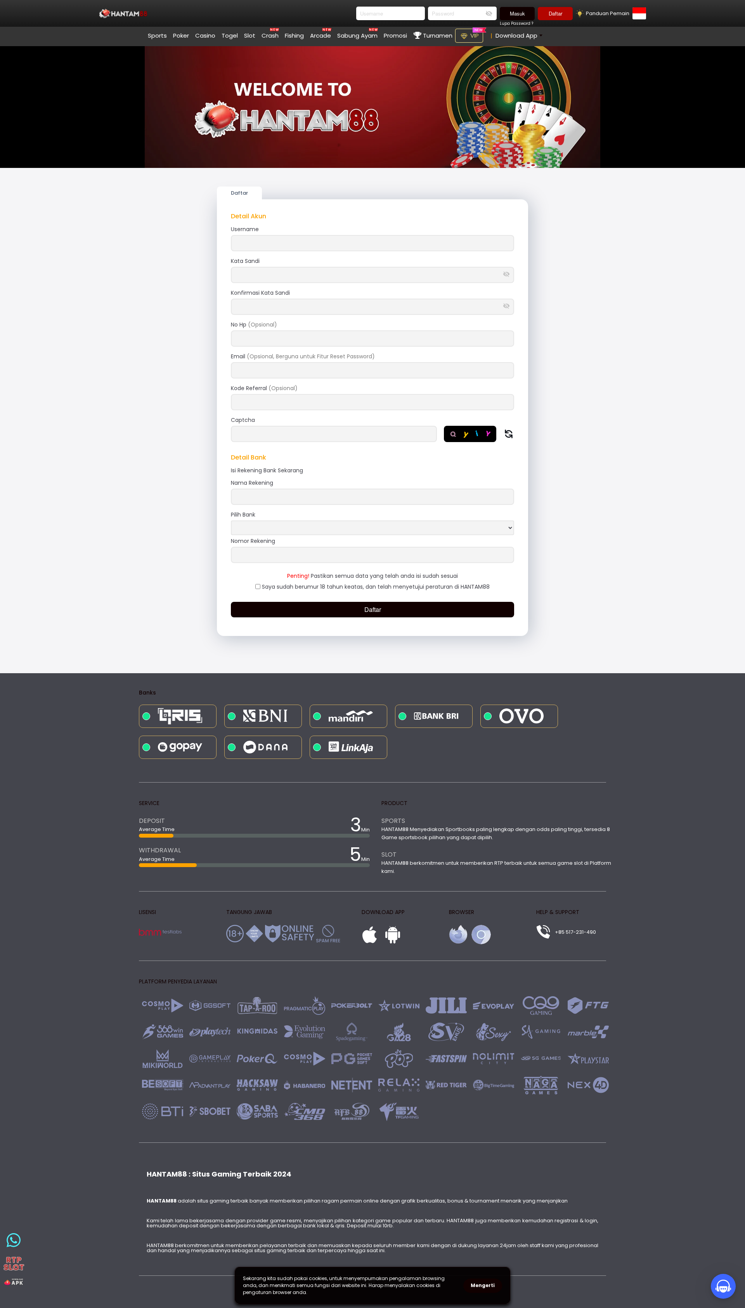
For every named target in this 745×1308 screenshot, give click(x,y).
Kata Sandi (245, 261)
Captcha (243, 420)
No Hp (254, 324)
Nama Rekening (252, 483)
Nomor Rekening (253, 541)
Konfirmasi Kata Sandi (260, 292)
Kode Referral (264, 388)
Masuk (517, 13)
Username (245, 229)
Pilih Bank (243, 514)
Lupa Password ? (516, 23)
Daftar (555, 13)
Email (303, 356)
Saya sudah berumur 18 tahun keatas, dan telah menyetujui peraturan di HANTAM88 (376, 587)
